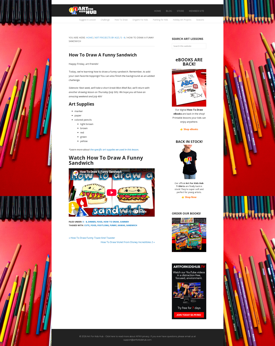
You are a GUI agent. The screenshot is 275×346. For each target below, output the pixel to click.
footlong (103, 225)
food (93, 225)
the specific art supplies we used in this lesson (114, 149)
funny (113, 225)
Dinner (92, 221)
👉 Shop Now (189, 197)
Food (99, 221)
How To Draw (111, 221)
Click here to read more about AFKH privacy (127, 336)
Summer (124, 221)
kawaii (121, 225)
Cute (87, 225)
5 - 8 (85, 221)
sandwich (131, 225)
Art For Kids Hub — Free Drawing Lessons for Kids (83, 10)
